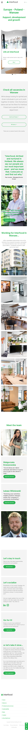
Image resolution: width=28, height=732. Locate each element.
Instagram (7, 605)
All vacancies (9, 566)
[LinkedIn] (26, 724)
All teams (13, 124)
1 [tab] (12, 74)
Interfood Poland (13, 117)
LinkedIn (4, 605)
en (24, 2)
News (3, 712)
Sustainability (5, 709)
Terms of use (22, 725)
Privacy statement (14, 725)
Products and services (7, 706)
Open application (9, 673)
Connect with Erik (9, 220)
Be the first (9, 630)
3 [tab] (15, 74)
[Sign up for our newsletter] (26, 726)
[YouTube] (26, 728)
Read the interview (9, 476)
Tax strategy (6, 725)
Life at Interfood (6, 718)
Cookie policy (14, 727)
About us (4, 703)
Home (3, 700)
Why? (14, 62)
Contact (4, 715)
